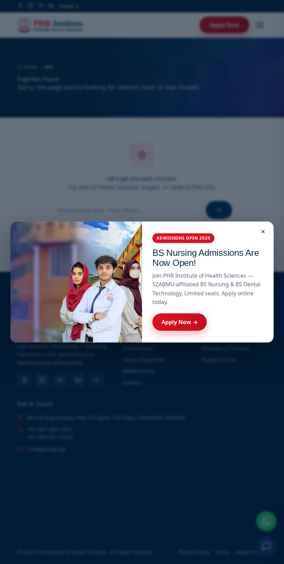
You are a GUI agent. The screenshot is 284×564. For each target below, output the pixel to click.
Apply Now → (179, 322)
